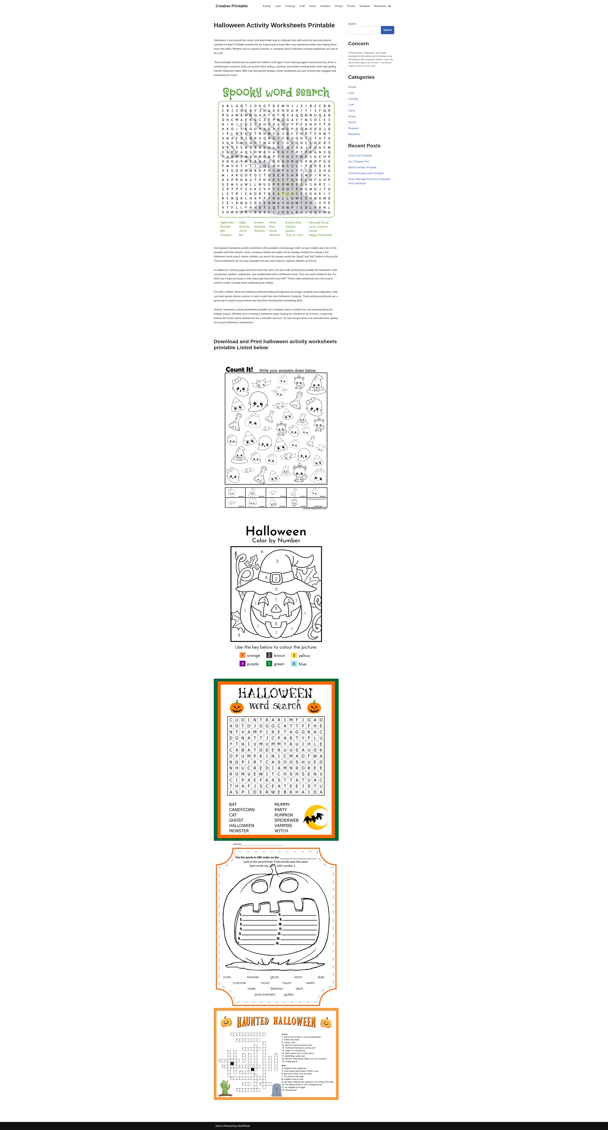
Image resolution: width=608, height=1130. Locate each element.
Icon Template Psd (358, 161)
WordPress (244, 1126)
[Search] (389, 6)
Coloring (290, 6)
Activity (267, 6)
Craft (302, 6)
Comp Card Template (360, 155)
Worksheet (380, 6)
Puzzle (351, 6)
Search (352, 23)
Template (364, 6)
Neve (219, 1126)
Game (312, 6)
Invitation (325, 6)
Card (278, 6)
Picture (339, 6)
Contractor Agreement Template (366, 173)
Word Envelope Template (362, 167)
